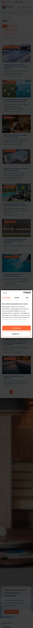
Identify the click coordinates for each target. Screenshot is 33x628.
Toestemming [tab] (6, 297)
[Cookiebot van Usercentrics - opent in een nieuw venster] (23, 292)
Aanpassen (15, 334)
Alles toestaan (16, 328)
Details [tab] (17, 297)
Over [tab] (27, 297)
